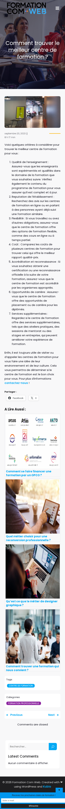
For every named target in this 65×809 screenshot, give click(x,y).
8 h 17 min (10, 137)
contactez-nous (16, 383)
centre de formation (21, 685)
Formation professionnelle (23, 703)
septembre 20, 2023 (15, 133)
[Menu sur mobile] (57, 8)
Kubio (47, 786)
